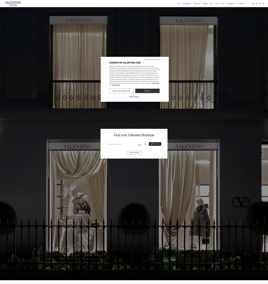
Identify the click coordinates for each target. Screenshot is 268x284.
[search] (254, 3)
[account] (260, 3)
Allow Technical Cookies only (121, 91)
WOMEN (205, 4)
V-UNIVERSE (241, 4)
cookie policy (156, 83)
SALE (178, 4)
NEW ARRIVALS (187, 4)
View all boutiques (134, 152)
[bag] (263, 3)
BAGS (217, 4)
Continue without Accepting (152, 59)
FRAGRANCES (231, 4)
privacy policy (116, 85)
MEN (211, 4)
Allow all (147, 91)
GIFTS (222, 4)
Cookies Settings (134, 96)
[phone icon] (257, 3)
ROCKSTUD (197, 4)
